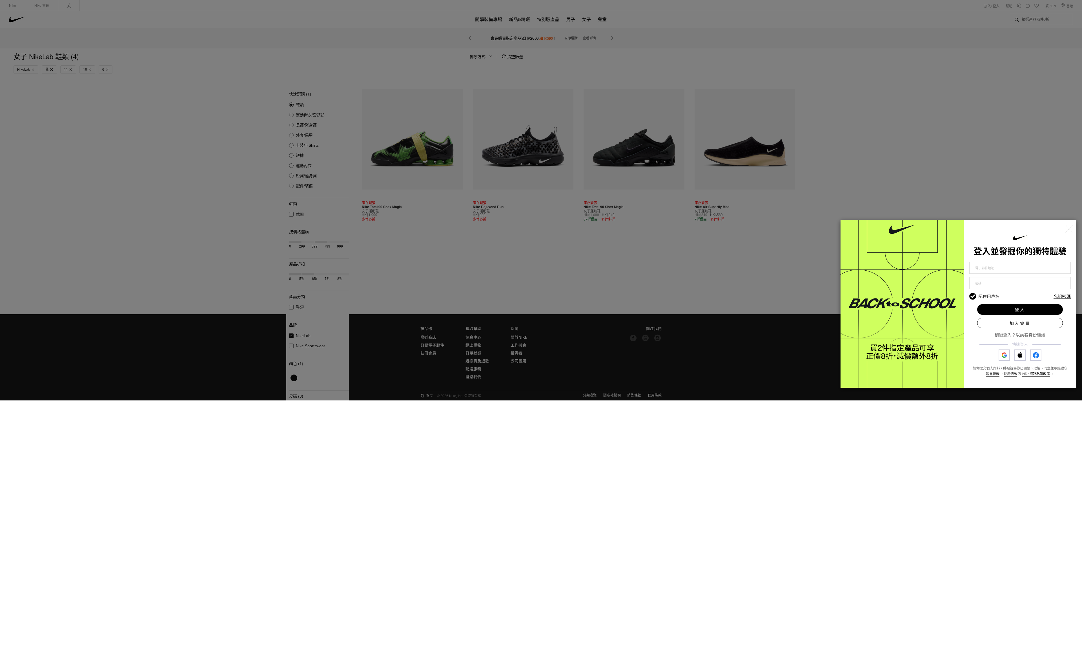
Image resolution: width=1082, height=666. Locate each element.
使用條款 (1010, 373)
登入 (1020, 309)
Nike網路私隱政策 (1036, 373)
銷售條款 (992, 373)
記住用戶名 (988, 296)
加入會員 (1020, 323)
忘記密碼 (1062, 296)
